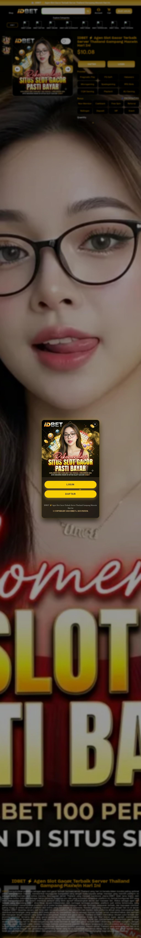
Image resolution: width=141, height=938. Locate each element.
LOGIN (70, 484)
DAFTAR (70, 494)
